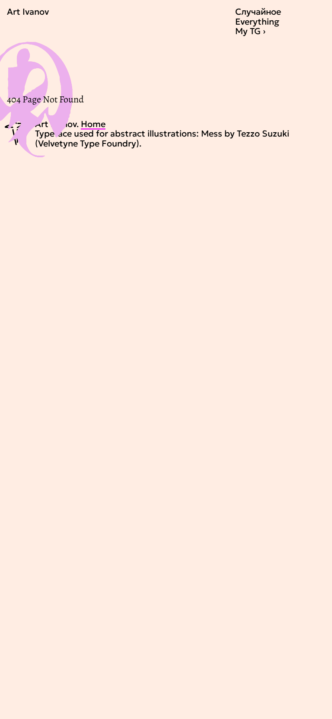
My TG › (250, 31)
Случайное (258, 12)
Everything (257, 22)
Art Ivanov (28, 12)
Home (93, 124)
